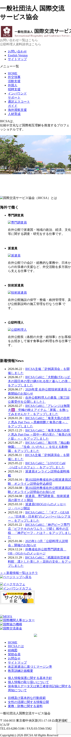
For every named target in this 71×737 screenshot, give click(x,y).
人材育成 (14, 114)
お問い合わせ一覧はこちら (19, 40)
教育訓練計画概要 (20, 670)
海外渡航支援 (17, 109)
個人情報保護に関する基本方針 (30, 678)
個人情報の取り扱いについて (28, 682)
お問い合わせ (17, 51)
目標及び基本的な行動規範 (27, 698)
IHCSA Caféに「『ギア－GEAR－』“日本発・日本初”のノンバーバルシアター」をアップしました (39, 516)
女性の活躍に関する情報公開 (28, 702)
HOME (12, 73)
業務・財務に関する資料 (25, 706)
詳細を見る (16, 241)
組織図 (12, 650)
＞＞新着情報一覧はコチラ (19, 573)
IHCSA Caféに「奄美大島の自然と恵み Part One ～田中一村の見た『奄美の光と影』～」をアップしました (39, 434)
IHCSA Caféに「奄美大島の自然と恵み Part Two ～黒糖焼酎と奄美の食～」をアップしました (39, 422)
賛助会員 (14, 654)
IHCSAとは (16, 646)
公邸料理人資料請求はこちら (20, 44)
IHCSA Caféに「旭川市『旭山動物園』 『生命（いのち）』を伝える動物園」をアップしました (39, 447)
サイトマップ (17, 59)
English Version (18, 55)
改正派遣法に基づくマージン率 (30, 666)
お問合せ (14, 658)
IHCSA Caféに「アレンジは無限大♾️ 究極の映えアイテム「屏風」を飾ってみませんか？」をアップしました (39, 410)
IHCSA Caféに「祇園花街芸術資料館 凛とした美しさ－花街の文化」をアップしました (39, 561)
